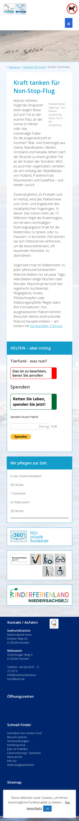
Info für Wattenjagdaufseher (20, 763)
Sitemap (14, 782)
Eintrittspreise (16, 745)
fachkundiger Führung (46, 326)
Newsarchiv (14, 757)
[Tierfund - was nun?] (33, 378)
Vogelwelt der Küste (34, 67)
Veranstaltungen (18, 741)
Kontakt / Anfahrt (22, 622)
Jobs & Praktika (17, 749)
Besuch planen (17, 737)
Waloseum (14, 67)
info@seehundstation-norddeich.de (22, 677)
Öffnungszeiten (20, 696)
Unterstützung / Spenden (24, 753)
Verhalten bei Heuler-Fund (24, 733)
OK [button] (47, 808)
